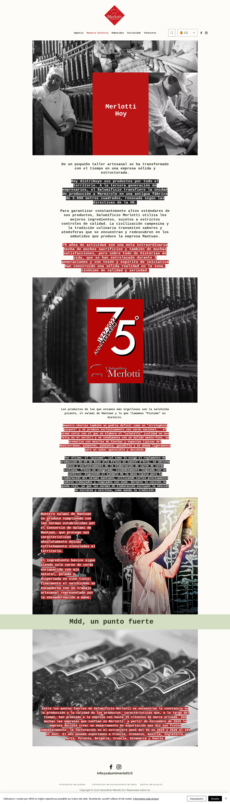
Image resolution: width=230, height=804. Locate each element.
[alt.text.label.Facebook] (111, 767)
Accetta (215, 798)
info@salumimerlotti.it (115, 773)
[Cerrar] (226, 798)
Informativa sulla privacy (146, 798)
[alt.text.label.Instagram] (119, 767)
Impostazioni (196, 798)
